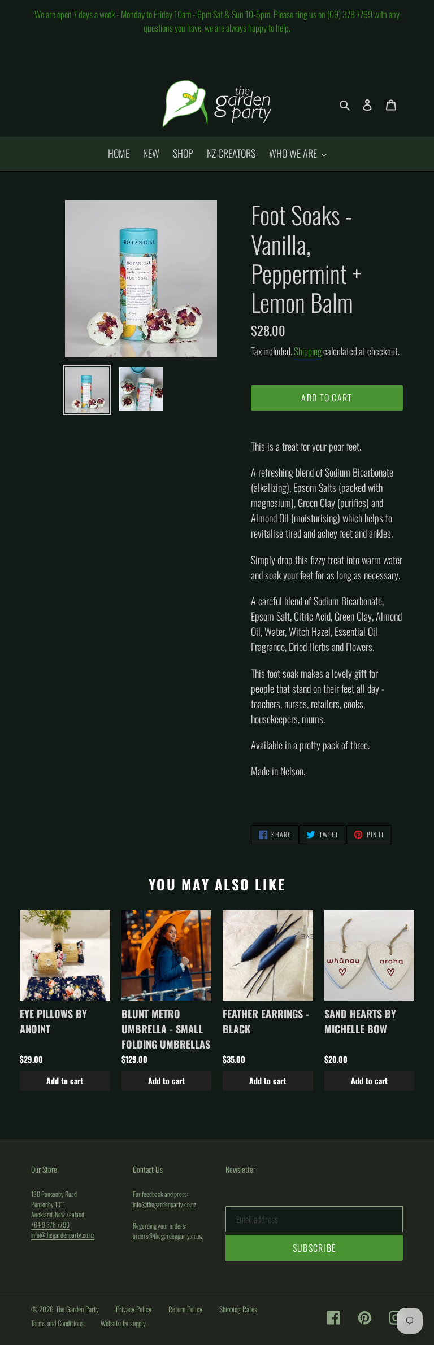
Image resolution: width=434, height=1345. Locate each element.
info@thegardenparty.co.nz (62, 1234)
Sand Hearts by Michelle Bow (360, 1021)
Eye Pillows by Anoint (53, 1021)
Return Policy (185, 1309)
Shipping (308, 351)
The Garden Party (77, 1309)
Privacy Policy (133, 1309)
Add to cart (64, 1080)
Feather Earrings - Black (266, 1021)
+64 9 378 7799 (50, 1224)
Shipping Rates (238, 1309)
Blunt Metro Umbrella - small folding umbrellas (165, 1028)
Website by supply (123, 1323)
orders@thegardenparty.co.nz (168, 1236)
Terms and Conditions (57, 1323)
